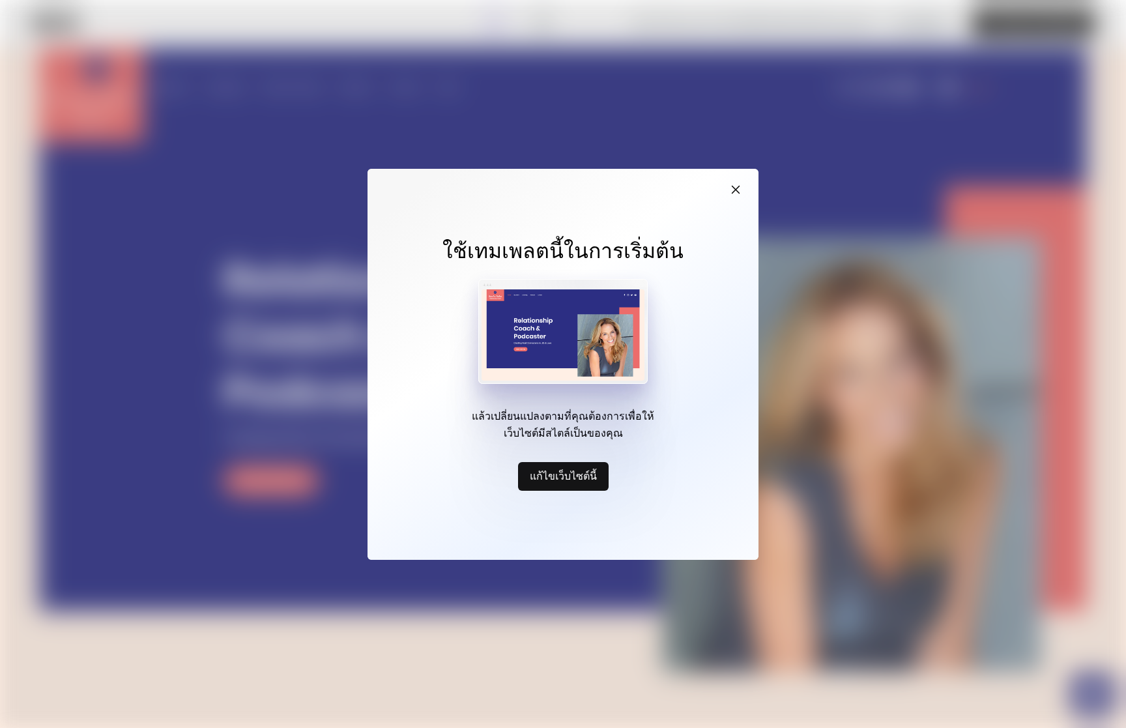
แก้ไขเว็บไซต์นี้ (563, 475)
